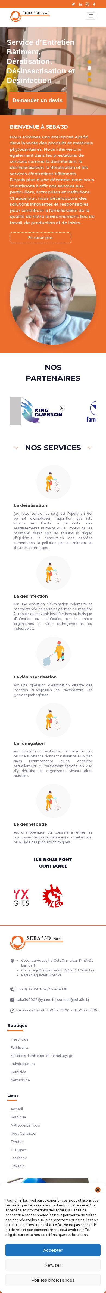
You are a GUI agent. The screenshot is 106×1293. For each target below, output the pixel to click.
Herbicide (18, 1072)
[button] (98, 1190)
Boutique (18, 1117)
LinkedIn (18, 1166)
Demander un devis (38, 100)
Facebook (19, 1158)
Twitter (17, 1142)
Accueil (17, 1109)
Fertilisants (20, 1047)
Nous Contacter (24, 1133)
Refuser (53, 1265)
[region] (53, 71)
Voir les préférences (53, 1280)
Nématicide (20, 1080)
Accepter (53, 1250)
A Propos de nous (25, 1125)
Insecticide (20, 1039)
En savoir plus (40, 237)
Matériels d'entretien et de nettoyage (42, 1056)
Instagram (19, 1150)
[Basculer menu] (91, 16)
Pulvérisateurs (23, 1064)
